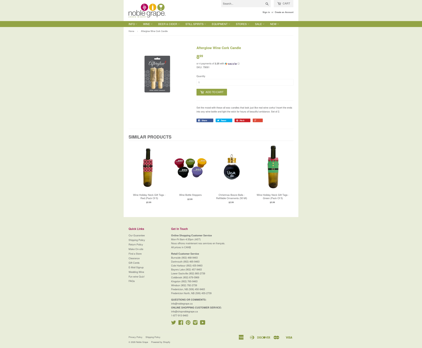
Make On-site (136, 249)
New (273, 24)
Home (131, 31)
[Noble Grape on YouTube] (202, 323)
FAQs (132, 281)
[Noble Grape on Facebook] (180, 323)
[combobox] (246, 3)
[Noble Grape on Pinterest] (188, 323)
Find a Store (135, 253)
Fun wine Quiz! (137, 276)
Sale (259, 24)
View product (149, 171)
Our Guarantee (137, 235)
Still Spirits (194, 24)
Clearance (134, 258)
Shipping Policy (137, 240)
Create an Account (284, 12)
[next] (290, 173)
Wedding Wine (136, 272)
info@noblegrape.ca (182, 303)
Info (132, 24)
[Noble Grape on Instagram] (195, 323)
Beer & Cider (168, 24)
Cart (286, 3)
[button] (244, 63)
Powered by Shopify (160, 342)
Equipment (220, 24)
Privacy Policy (135, 337)
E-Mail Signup (136, 267)
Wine (147, 24)
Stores (241, 24)
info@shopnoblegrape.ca (184, 311)
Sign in (266, 12)
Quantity (200, 76)
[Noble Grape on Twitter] (173, 323)
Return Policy (136, 244)
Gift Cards (134, 262)
